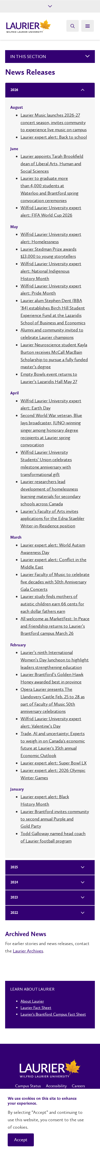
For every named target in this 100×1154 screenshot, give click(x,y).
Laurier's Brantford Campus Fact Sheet (53, 1014)
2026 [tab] (14, 90)
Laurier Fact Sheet (36, 1007)
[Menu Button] (87, 26)
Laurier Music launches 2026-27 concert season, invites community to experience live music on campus (54, 122)
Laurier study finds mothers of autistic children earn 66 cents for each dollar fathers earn (52, 604)
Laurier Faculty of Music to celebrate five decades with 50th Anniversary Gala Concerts (55, 582)
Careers (78, 1085)
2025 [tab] (14, 867)
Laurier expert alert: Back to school (54, 137)
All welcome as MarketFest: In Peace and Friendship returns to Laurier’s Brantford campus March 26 (55, 626)
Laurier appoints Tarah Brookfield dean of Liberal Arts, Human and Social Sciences (52, 163)
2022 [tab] (14, 913)
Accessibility (56, 1085)
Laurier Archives (28, 951)
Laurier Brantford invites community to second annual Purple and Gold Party (55, 819)
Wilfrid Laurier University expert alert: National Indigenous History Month (51, 271)
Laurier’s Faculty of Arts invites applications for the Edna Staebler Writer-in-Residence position (52, 518)
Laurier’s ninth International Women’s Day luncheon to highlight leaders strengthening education (55, 660)
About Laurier (32, 1001)
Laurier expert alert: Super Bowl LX (54, 763)
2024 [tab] (14, 882)
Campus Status (28, 1085)
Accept (20, 1139)
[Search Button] (72, 26)
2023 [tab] (14, 898)
